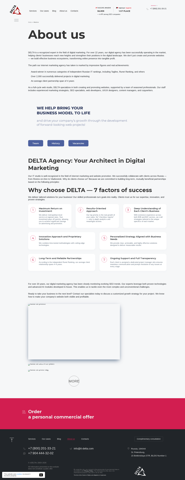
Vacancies (78, 143)
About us (63, 11)
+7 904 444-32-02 (41, 453)
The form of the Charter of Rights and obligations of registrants (90, 475)
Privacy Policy (88, 471)
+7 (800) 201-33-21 (158, 8)
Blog (54, 11)
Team (35, 143)
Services (33, 11)
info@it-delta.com (84, 448)
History (56, 143)
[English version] (161, 13)
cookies (19, 474)
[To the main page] (15, 10)
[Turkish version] (165, 13)
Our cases (44, 11)
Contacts (74, 11)
